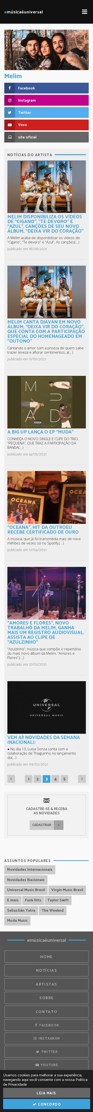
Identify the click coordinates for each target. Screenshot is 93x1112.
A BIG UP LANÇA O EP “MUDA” (40, 432)
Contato (46, 1012)
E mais (13, 900)
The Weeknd (53, 910)
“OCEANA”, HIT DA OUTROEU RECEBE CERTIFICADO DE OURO (43, 530)
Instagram (49, 1038)
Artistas (46, 984)
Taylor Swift (58, 900)
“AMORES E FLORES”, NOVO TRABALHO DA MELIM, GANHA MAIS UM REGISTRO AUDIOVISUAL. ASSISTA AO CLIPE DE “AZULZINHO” (45, 632)
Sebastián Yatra (21, 910)
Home (46, 957)
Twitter (49, 1052)
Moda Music (17, 920)
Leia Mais (46, 1093)
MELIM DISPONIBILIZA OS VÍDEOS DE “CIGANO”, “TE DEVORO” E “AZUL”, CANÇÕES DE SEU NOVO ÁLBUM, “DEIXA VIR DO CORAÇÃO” (45, 224)
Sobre (46, 998)
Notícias (46, 970)
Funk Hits (33, 900)
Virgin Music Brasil (67, 890)
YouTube (48, 1065)
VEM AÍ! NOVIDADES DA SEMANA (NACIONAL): (43, 740)
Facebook (48, 1025)
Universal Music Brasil (26, 890)
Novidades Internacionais (29, 869)
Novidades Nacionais (26, 880)
